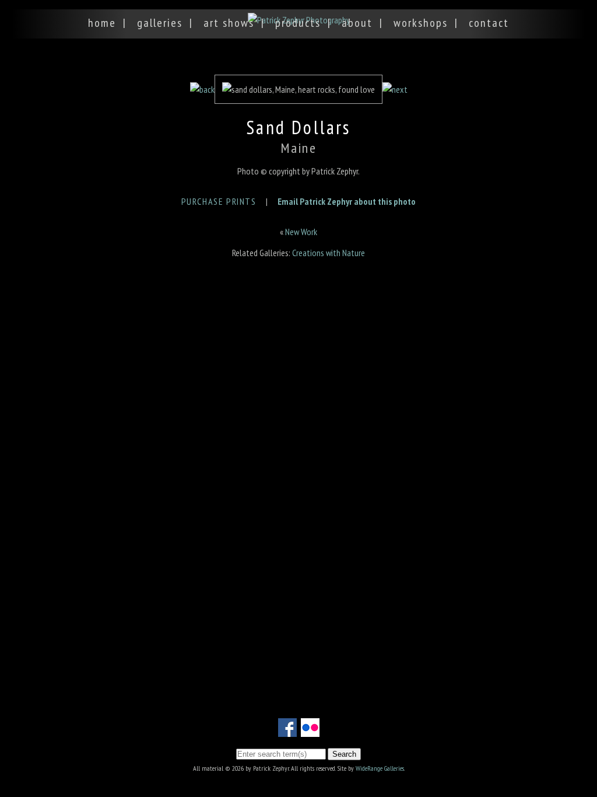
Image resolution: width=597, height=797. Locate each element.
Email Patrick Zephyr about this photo (347, 201)
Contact (489, 22)
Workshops (421, 22)
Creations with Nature (328, 252)
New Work (301, 231)
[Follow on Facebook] (287, 730)
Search (344, 754)
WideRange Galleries (380, 768)
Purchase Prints (219, 201)
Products (298, 22)
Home (102, 22)
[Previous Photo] (202, 89)
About (357, 22)
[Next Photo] (395, 89)
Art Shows (228, 22)
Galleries (159, 22)
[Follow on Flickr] (310, 730)
